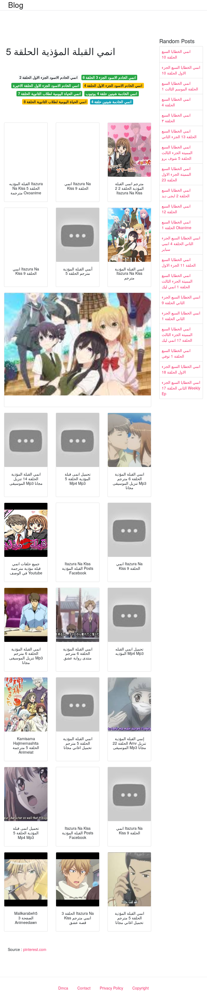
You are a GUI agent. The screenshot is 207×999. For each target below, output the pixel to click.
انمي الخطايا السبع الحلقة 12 (176, 208)
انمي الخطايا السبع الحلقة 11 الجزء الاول (179, 262)
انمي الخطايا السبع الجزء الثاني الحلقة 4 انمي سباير (181, 243)
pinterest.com (34, 949)
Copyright (140, 988)
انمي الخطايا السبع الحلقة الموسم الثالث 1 (180, 86)
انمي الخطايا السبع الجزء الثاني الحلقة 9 (181, 299)
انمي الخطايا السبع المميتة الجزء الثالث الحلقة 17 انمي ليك (177, 334)
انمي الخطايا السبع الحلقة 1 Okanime (176, 224)
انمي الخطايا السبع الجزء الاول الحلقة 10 (181, 70)
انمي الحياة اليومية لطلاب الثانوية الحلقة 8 (55, 101)
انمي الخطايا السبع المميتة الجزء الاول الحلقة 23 (176, 174)
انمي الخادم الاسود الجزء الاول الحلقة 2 (48, 77)
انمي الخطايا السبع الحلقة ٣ (176, 117)
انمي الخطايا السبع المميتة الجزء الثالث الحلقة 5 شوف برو (177, 152)
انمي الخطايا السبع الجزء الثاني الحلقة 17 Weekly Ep (181, 388)
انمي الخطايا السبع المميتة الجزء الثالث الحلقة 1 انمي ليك (177, 281)
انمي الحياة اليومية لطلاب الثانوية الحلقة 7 (49, 93)
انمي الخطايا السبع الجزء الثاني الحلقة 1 (181, 315)
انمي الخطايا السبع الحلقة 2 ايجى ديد (176, 192)
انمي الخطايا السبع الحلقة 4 (176, 101)
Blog (15, 4)
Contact (84, 988)
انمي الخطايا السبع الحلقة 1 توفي (176, 353)
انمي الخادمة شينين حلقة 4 (111, 101)
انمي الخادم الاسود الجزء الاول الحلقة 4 (113, 85)
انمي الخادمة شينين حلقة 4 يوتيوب (111, 93)
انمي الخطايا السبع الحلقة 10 (176, 54)
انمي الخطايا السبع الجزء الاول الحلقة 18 (181, 369)
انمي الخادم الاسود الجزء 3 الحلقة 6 (109, 77)
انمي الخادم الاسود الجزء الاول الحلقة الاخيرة (46, 85)
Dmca (63, 988)
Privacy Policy (111, 988)
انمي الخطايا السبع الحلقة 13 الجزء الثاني (179, 133)
